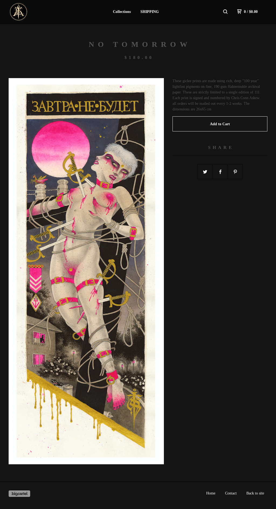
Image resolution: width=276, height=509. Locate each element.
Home (210, 493)
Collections (122, 12)
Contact (231, 493)
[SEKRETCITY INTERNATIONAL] (37, 12)
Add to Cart (220, 124)
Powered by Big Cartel (19, 493)
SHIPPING (149, 12)
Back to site (255, 493)
